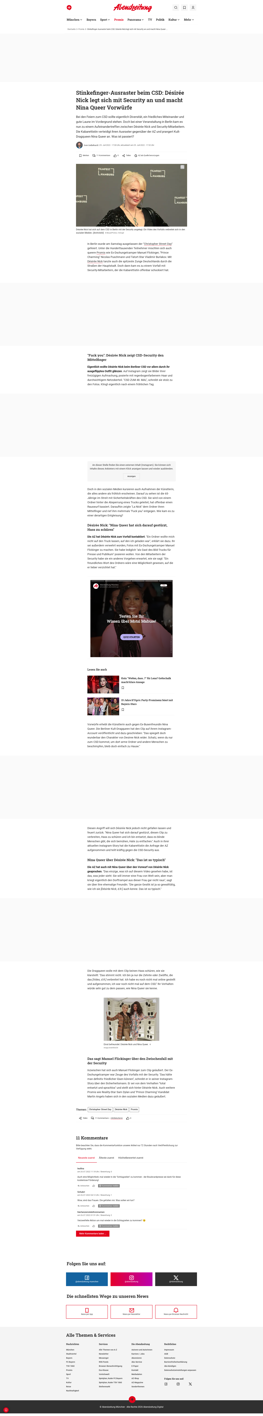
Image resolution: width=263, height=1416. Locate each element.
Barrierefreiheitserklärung (175, 1362)
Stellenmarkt (104, 1386)
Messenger (104, 1358)
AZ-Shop (135, 1378)
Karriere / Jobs (138, 1354)
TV (150, 19)
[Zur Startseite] (132, 11)
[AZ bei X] (190, 1384)
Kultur (172, 19)
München (73, 19)
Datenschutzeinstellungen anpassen (180, 1370)
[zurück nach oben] (132, 1401)
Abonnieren (137, 1358)
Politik (160, 19)
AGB (166, 1354)
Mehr (187, 19)
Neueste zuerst (86, 1157)
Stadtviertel (71, 1354)
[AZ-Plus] (69, 7)
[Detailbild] (182, 167)
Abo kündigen (170, 1366)
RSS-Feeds (103, 1362)
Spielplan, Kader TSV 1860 (110, 1382)
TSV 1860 (70, 1366)
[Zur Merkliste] (184, 7)
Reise (68, 1386)
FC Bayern (70, 1362)
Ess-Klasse (103, 1370)
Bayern (91, 19)
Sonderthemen (138, 1386)
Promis (119, 19)
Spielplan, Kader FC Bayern (110, 1378)
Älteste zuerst (106, 1157)
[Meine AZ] (193, 7)
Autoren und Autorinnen (142, 1350)
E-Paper (135, 1366)
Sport (103, 19)
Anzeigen (131, 476)
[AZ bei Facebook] (166, 1384)
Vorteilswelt (104, 1374)
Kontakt (135, 1370)
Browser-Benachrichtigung (110, 1366)
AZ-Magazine (137, 1382)
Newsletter (103, 1354)
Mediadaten (137, 1374)
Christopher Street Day (158, 243)
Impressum (169, 1350)
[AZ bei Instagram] (178, 1384)
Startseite (71, 29)
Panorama (134, 19)
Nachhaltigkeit (72, 1391)
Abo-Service (137, 1362)
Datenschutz (169, 1358)
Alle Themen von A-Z (108, 1350)
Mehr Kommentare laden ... (92, 1233)
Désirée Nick (95, 261)
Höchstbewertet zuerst (130, 1157)
